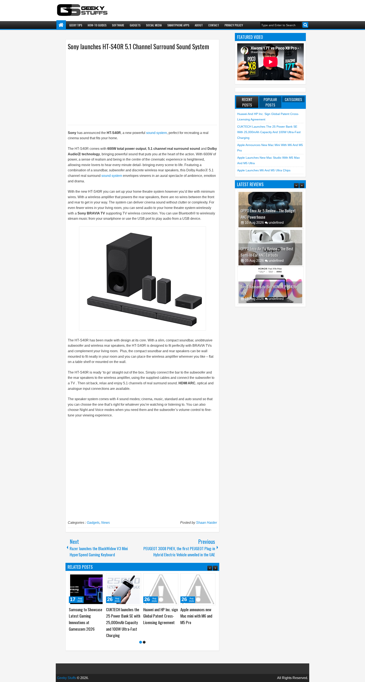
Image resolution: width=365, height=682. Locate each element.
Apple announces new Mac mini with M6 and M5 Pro (196, 615)
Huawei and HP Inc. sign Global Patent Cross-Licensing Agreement (160, 615)
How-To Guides (97, 25)
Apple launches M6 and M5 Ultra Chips (263, 170)
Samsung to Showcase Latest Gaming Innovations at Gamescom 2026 (85, 619)
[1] (140, 642)
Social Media (154, 25)
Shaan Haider (206, 522)
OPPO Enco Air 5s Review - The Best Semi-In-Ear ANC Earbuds (267, 213)
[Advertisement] (138, 87)
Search (305, 25)
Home (61, 25)
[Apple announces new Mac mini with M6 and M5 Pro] (198, 589)
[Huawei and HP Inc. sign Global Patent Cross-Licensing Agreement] (160, 589)
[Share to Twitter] (95, 578)
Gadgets (135, 25)
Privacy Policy (234, 25)
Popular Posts (270, 102)
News (105, 522)
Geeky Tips (75, 25)
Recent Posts (247, 102)
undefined (276, 222)
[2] (144, 642)
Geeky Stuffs (66, 678)
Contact (213, 25)
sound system (156, 133)
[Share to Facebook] (90, 578)
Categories (293, 99)
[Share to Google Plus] (99, 578)
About (199, 25)
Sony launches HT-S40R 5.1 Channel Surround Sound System (138, 46)
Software (118, 25)
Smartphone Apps (178, 25)
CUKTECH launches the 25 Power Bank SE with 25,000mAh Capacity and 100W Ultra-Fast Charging (123, 622)
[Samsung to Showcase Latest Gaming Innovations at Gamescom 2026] (86, 589)
